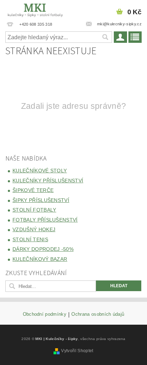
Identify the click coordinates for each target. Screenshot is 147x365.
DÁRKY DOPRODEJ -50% (43, 249)
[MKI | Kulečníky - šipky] (35, 9)
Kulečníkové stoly (39, 170)
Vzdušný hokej (33, 229)
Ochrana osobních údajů (97, 314)
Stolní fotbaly (34, 210)
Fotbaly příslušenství (45, 220)
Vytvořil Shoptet (77, 350)
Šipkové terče (33, 190)
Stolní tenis (30, 239)
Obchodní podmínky (44, 314)
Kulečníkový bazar (39, 259)
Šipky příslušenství (40, 200)
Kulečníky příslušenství (47, 180)
